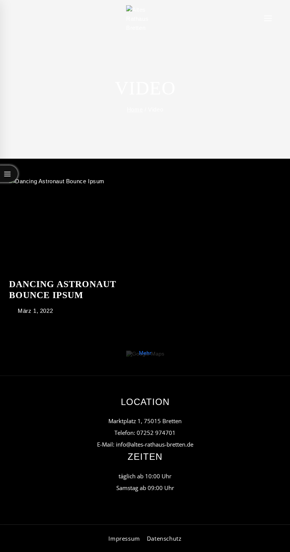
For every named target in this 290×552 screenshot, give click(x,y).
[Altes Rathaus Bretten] (145, 18)
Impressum (124, 538)
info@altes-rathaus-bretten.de (154, 444)
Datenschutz (164, 538)
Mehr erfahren (145, 356)
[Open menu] (268, 18)
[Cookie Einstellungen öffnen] (17, 542)
